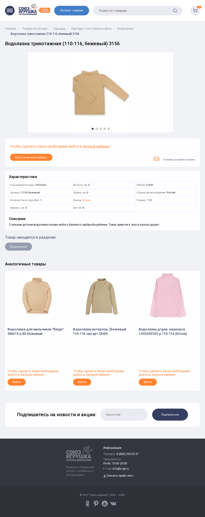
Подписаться (170, 414)
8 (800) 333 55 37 (128, 454)
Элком (86, 200)
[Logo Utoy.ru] (34, 9)
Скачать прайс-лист (120, 475)
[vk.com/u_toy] (113, 504)
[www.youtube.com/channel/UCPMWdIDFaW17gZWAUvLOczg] (105, 504)
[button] (93, 129)
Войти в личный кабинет (31, 157)
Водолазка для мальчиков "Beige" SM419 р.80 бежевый (36, 331)
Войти (17, 382)
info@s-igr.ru (121, 468)
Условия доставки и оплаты (179, 159)
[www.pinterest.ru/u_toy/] (87, 504)
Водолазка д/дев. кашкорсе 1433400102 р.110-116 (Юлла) (163, 331)
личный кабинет (96, 146)
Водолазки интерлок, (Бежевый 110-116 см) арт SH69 (99, 331)
